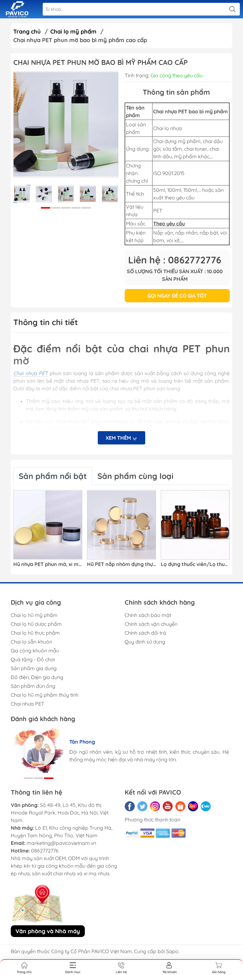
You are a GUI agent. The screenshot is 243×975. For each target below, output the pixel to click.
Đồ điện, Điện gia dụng (37, 677)
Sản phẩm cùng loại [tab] (135, 476)
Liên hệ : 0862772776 (174, 260)
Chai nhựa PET (27, 704)
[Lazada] (193, 806)
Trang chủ (27, 31)
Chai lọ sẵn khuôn (31, 641)
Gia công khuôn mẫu (35, 650)
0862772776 (45, 850)
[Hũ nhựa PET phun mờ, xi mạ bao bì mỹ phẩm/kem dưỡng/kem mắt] (47, 525)
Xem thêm (119, 438)
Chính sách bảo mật (148, 615)
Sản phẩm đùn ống (33, 686)
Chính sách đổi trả (145, 633)
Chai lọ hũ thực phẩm (35, 633)
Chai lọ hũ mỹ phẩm (34, 615)
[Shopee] (180, 806)
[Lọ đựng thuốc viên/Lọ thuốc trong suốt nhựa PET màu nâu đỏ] (195, 525)
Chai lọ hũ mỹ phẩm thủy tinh (44, 695)
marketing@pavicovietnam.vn (61, 843)
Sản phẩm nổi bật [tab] (53, 476)
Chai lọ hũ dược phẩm (36, 624)
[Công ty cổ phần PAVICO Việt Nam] (17, 9)
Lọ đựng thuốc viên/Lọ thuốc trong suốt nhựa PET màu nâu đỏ (195, 564)
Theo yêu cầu (169, 223)
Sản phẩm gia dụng (34, 668)
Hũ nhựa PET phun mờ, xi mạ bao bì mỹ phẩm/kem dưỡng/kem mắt (47, 564)
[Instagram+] (155, 806)
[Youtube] (168, 806)
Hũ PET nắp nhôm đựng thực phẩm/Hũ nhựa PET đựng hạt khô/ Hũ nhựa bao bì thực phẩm (121, 564)
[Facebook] (130, 806)
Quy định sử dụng (145, 641)
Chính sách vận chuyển (151, 624)
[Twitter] (142, 806)
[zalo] (206, 806)
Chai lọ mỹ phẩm (73, 31)
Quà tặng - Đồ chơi (33, 659)
